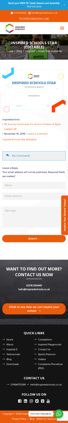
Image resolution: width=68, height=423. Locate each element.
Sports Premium (47, 354)
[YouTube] (48, 401)
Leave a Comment (38, 134)
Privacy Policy (19, 419)
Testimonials (13, 354)
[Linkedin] (25, 401)
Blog (19, 51)
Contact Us (44, 349)
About (9, 344)
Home (9, 51)
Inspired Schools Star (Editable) (19, 139)
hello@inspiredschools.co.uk (44, 13)
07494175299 (18, 384)
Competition (45, 339)
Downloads (12, 364)
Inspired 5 (11, 349)
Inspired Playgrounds (49, 344)
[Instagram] (31, 401)
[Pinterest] (42, 401)
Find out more (34, 6)
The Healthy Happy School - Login (34, 18)
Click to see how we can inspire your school (34, 309)
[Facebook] (20, 401)
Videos (42, 359)
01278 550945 (20, 13)
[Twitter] (37, 401)
